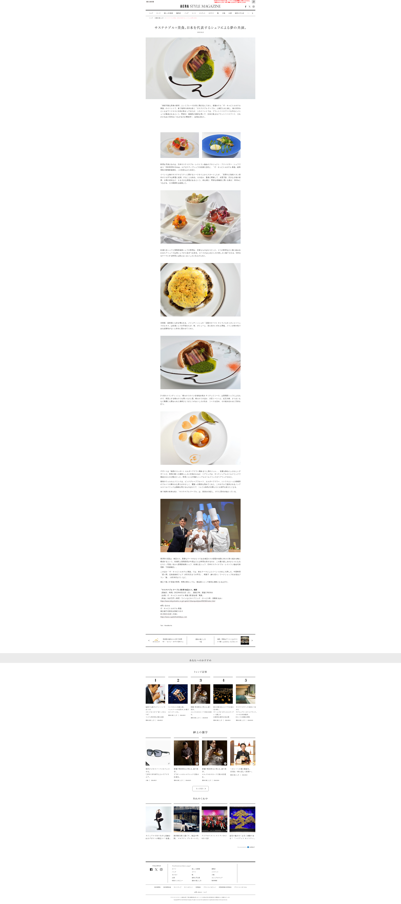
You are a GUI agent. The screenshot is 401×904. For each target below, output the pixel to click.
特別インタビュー (177, 880)
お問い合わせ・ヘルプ (200, 892)
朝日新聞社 (157, 887)
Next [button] (248, 13)
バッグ (186, 13)
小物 (223, 13)
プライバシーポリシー (210, 887)
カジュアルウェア (217, 877)
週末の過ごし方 (196, 880)
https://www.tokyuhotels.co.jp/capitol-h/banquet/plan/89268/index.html (187, 601)
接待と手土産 (239, 13)
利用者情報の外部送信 (225, 887)
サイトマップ (177, 887)
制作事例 (214, 880)
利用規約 (198, 887)
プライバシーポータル (240, 887)
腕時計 (178, 13)
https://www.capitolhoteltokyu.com (173, 617)
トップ (151, 13)
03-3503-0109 (165, 614)
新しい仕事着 (168, 13)
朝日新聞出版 (167, 887)
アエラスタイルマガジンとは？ (181, 866)
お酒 (230, 13)
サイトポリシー (188, 887)
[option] (149, 13)
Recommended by (242, 847)
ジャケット (202, 13)
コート (194, 13)
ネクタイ (211, 13)
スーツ (158, 13)
